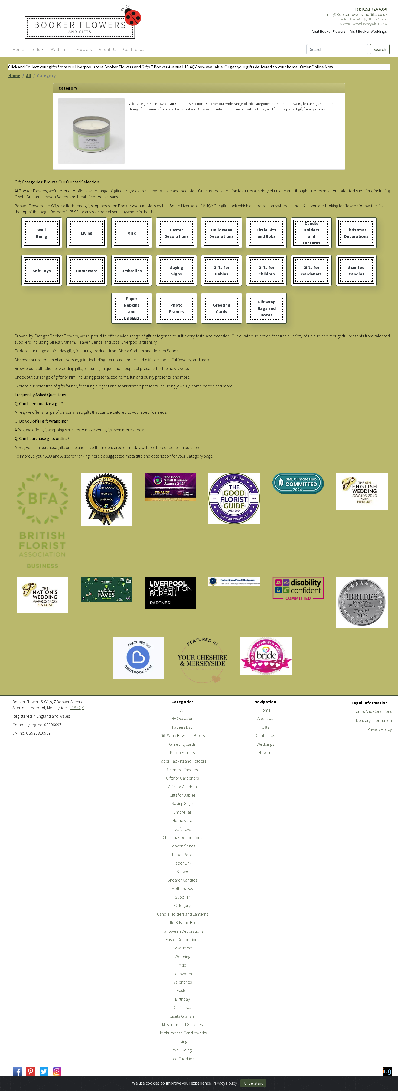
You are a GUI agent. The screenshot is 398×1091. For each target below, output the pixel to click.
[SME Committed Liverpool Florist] (298, 483)
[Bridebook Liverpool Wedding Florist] (138, 658)
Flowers (265, 752)
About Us (265, 718)
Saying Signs (182, 803)
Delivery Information (374, 720)
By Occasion (182, 718)
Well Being (182, 1050)
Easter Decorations (182, 939)
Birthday (182, 999)
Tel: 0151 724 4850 (370, 9)
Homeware (182, 820)
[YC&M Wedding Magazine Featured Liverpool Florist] (202, 660)
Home (14, 75)
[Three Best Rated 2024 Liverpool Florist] (106, 499)
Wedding (182, 956)
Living (182, 1041)
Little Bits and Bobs (182, 922)
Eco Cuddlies (182, 1058)
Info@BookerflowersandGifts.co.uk (356, 14)
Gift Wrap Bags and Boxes (182, 735)
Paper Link (182, 863)
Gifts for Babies (182, 795)
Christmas (182, 1007)
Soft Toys (182, 829)
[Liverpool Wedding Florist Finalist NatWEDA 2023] (42, 595)
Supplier (182, 897)
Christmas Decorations (182, 837)
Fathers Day (182, 727)
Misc (182, 965)
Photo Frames (182, 752)
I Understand (253, 1083)
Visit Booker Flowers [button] (329, 31)
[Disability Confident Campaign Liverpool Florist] (298, 588)
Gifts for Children (182, 786)
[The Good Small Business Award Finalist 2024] (170, 487)
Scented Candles (182, 769)
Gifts (265, 727)
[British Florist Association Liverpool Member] (42, 520)
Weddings (265, 744)
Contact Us (265, 735)
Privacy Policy (379, 729)
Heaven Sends (182, 846)
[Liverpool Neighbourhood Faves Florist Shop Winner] (106, 589)
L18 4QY (382, 24)
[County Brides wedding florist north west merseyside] (362, 602)
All (28, 75)
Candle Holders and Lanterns (182, 914)
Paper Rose (182, 854)
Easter (182, 990)
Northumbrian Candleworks (182, 1033)
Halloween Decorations (182, 931)
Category (182, 905)
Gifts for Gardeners (182, 778)
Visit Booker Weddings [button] (368, 31)
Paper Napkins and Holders (182, 761)
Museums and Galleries (182, 1024)
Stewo (182, 871)
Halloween (182, 973)
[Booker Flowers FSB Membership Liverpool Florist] (234, 581)
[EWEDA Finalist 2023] (362, 491)
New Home (182, 948)
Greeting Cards (182, 744)
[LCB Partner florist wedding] (170, 593)
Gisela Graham (182, 1016)
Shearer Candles (182, 880)
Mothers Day (182, 888)
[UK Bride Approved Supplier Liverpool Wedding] (266, 656)
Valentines (182, 982)
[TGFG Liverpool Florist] (234, 498)
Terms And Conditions (373, 711)
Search (380, 49)
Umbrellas (182, 812)
